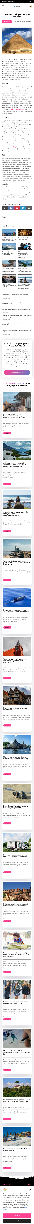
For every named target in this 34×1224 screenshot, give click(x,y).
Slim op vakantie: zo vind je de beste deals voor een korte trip (15, 758)
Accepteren (17, 1215)
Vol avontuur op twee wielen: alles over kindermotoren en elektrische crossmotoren (24, 254)
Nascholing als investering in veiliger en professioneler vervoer (9, 285)
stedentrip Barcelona (17, 109)
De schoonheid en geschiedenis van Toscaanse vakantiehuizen (16, 1100)
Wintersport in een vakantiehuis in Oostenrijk (16, 1149)
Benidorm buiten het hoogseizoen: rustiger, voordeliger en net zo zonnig (8, 271)
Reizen (7, 22)
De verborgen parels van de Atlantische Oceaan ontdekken (16, 323)
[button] (30, 1190)
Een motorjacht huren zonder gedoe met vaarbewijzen (8, 253)
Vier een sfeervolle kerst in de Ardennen (25, 238)
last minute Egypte (11, 147)
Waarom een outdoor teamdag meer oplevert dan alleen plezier (15, 302)
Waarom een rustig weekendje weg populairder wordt (16, 1002)
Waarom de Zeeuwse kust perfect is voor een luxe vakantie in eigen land (17, 316)
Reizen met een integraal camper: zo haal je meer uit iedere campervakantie (24, 271)
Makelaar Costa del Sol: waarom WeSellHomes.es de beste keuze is (16, 1052)
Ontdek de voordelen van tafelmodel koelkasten (16, 309)
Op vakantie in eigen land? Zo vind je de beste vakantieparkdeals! (24, 286)
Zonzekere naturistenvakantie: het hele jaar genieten (15, 807)
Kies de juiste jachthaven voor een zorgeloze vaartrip (15, 295)
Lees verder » (6, 298)
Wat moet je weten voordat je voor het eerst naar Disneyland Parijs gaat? (16, 954)
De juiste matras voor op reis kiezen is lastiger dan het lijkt (15, 855)
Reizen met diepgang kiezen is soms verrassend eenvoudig (16, 905)
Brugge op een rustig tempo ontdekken (15, 709)
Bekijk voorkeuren (17, 1221)
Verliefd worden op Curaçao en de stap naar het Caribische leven (9, 239)
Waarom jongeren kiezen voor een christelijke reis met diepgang (17, 331)
